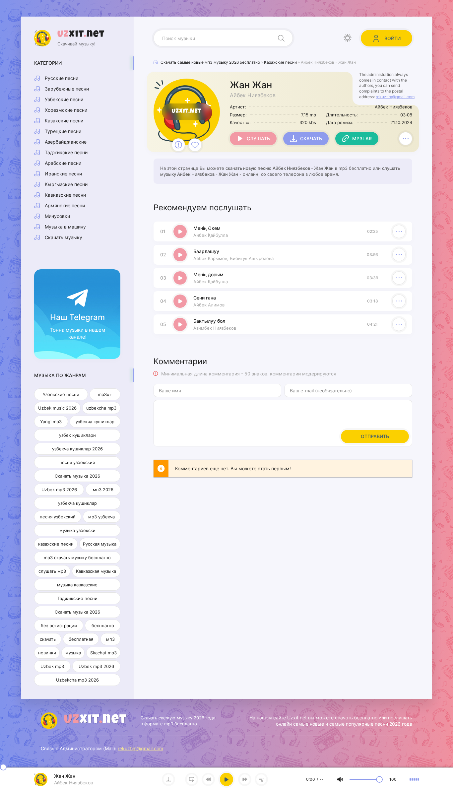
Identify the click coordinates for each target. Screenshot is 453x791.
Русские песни (61, 78)
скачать (48, 639)
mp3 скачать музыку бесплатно (77, 557)
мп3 (110, 639)
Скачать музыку (63, 237)
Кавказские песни (65, 195)
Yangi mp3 (51, 421)
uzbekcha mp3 (101, 408)
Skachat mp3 (103, 652)
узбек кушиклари (77, 435)
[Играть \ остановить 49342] (180, 231)
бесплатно (103, 625)
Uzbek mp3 (52, 666)
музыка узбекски (77, 530)
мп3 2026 (103, 489)
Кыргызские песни (66, 184)
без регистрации (59, 625)
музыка (73, 652)
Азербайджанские (66, 142)
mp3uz (105, 394)
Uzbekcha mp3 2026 (77, 680)
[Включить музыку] (226, 779)
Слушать (258, 138)
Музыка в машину (65, 227)
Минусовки (57, 216)
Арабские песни (63, 163)
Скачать (311, 138)
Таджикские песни (66, 152)
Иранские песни (63, 173)
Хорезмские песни (66, 110)
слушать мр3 (52, 571)
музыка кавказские (77, 584)
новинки (47, 652)
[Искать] (281, 38)
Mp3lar (362, 138)
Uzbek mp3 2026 (59, 489)
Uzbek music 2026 (57, 408)
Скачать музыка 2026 (77, 476)
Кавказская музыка (96, 571)
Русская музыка (99, 544)
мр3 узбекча (101, 516)
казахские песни (56, 544)
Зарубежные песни (67, 89)
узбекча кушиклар (95, 421)
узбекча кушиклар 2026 (77, 448)
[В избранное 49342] (195, 145)
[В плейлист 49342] (405, 138)
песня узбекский (77, 462)
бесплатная (81, 639)
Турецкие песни (63, 131)
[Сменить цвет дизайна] (347, 38)
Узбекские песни (64, 99)
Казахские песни (64, 120)
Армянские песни (65, 205)
